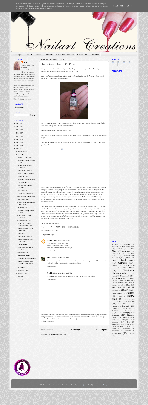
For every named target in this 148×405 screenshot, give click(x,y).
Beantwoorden (51, 251)
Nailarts (38, 55)
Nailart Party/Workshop (65, 55)
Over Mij (29, 55)
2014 (18, 136)
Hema (114, 276)
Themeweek (116, 324)
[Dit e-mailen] (69, 227)
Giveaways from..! (23, 252)
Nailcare (121, 296)
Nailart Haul (21, 233)
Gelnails (122, 262)
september (21, 270)
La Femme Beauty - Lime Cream (25, 211)
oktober (20, 267)
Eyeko (121, 258)
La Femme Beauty (122, 280)
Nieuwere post (47, 329)
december (21, 151)
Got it (130, 6)
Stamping (115, 315)
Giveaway (114, 265)
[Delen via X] (73, 227)
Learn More (119, 6)
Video (122, 326)
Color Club (126, 251)
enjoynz (84, 385)
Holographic (124, 276)
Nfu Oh (126, 299)
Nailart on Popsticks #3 (24, 236)
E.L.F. (117, 256)
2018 (18, 123)
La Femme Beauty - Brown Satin (26, 161)
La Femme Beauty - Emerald (26, 258)
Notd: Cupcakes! (22, 176)
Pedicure (114, 306)
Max (128, 285)
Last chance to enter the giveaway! (24, 186)
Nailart (124, 289)
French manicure (127, 260)
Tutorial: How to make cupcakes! (24, 166)
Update (114, 326)
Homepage (75, 329)
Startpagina (17, 55)
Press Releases (126, 308)
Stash (124, 317)
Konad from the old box (25, 193)
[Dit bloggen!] (71, 227)
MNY (130, 283)
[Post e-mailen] (63, 227)
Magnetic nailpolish (117, 285)
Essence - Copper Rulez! (25, 157)
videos (132, 334)
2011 (18, 145)
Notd (132, 299)
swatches (116, 333)
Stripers (125, 319)
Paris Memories (124, 304)
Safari (117, 313)
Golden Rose (117, 268)
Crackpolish (130, 253)
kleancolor (128, 331)
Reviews (54, 230)
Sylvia (25, 62)
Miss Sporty (116, 287)
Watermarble (115, 331)
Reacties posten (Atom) (58, 334)
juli (19, 277)
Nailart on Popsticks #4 (24, 170)
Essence (48, 230)
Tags (128, 322)
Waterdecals (126, 328)
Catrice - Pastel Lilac (24, 220)
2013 (18, 139)
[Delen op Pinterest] (78, 227)
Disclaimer (95, 55)
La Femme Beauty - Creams (26, 179)
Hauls (129, 274)
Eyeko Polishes (22, 190)
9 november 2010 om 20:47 (61, 240)
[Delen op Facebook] (75, 227)
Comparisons (116, 253)
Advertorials (115, 246)
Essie (113, 258)
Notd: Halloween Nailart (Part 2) (25, 248)
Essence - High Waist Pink (25, 173)
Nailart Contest (117, 293)
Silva (48, 257)
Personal (125, 306)
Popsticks (114, 308)
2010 (18, 149)
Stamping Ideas (22, 207)
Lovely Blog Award (23, 255)
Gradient (131, 267)
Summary (115, 322)
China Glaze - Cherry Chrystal (24, 216)
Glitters (126, 265)
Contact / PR (82, 55)
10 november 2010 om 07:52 (62, 273)
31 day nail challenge (121, 244)
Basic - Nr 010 (22, 244)
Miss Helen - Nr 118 (23, 200)
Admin (49, 240)
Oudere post (101, 329)
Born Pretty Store (128, 246)
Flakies (128, 258)
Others (132, 301)
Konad (120, 278)
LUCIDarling (130, 278)
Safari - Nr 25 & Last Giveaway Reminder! (25, 224)
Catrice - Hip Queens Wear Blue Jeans (26, 203)
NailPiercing (115, 290)
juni (19, 280)
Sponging (126, 312)
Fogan (114, 260)
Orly (124, 301)
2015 (18, 133)
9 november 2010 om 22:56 (60, 258)
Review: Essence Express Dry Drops (25, 229)
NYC (128, 287)
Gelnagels (49, 55)
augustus (21, 273)
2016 (18, 130)
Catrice (119, 248)
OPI (117, 301)
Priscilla (49, 273)
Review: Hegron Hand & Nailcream (25, 240)
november (21, 155)
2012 (18, 142)
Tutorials (128, 324)
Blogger (105, 385)
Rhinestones (129, 310)
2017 (18, 127)
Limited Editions (117, 283)
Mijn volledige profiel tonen (22, 99)
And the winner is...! (23, 182)
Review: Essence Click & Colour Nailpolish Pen (25, 262)
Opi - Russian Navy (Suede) (26, 197)
